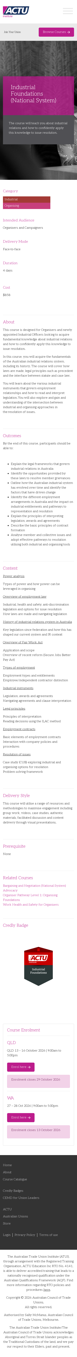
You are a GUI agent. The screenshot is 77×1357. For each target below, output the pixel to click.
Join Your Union (12, 32)
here (46, 1290)
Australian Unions (15, 1216)
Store (7, 1223)
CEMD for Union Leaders (21, 1198)
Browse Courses (54, 32)
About (7, 1172)
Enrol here (18, 1067)
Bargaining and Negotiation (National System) (34, 886)
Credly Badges (13, 1191)
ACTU (7, 1209)
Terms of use (48, 1235)
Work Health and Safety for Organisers (31, 905)
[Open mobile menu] (68, 12)
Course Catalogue (15, 1179)
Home (7, 1165)
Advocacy (10, 890)
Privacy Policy (25, 1235)
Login (6, 1235)
